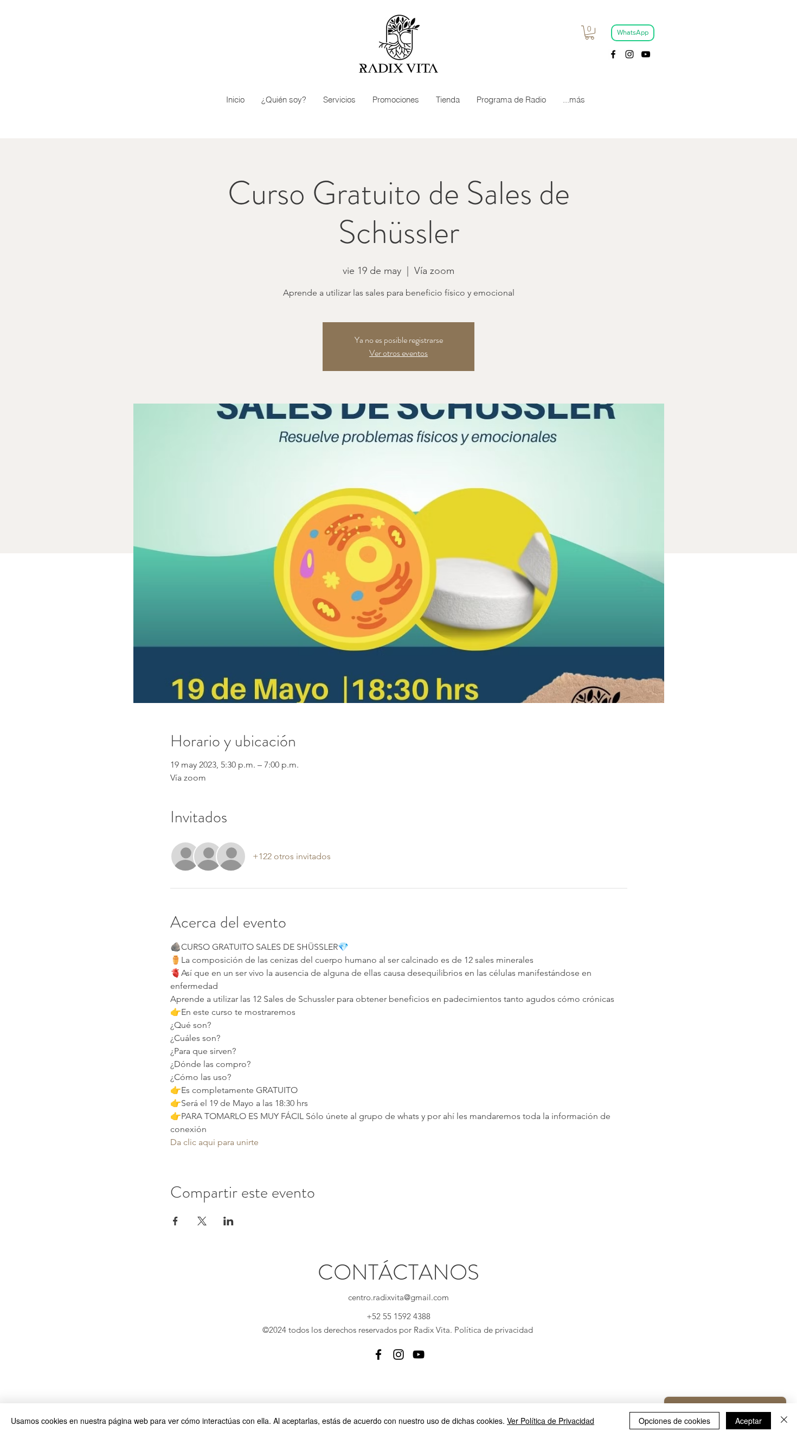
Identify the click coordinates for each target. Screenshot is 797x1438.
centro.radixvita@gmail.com (398, 1297)
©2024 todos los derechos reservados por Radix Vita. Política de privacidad (398, 1330)
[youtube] (645, 54)
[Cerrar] (783, 1420)
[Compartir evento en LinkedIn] (228, 1221)
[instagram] (629, 54)
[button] (589, 32)
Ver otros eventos (398, 353)
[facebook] (613, 54)
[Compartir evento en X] (202, 1221)
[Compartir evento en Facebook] (175, 1221)
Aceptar (748, 1420)
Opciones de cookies (674, 1420)
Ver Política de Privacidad (550, 1420)
